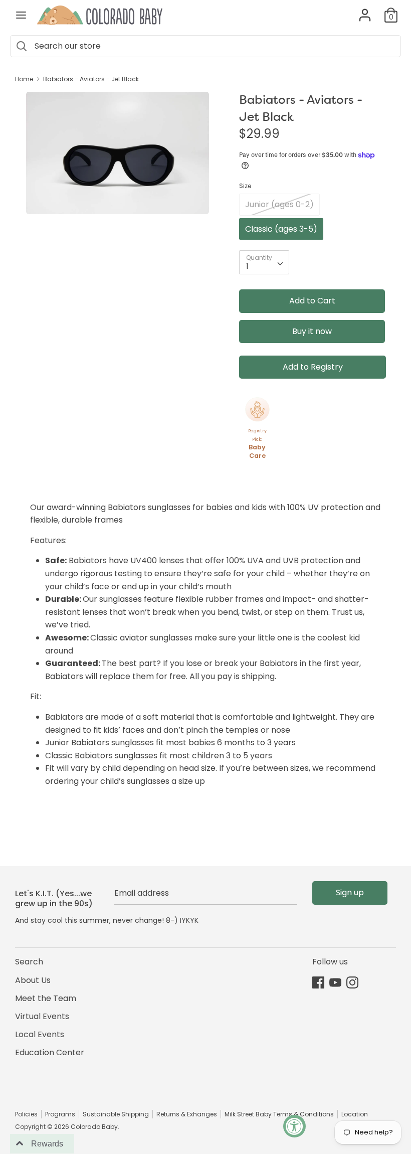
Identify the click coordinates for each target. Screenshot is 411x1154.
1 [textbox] (247, 266)
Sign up (350, 892)
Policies (26, 1114)
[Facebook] (318, 982)
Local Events (39, 1034)
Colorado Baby (94, 1126)
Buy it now (312, 331)
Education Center (49, 1052)
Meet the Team (45, 998)
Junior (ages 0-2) (279, 204)
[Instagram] (352, 982)
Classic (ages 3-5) (281, 229)
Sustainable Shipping (116, 1114)
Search (29, 961)
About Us (33, 980)
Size (245, 186)
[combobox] (264, 262)
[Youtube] (335, 982)
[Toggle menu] (21, 15)
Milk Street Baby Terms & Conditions (279, 1114)
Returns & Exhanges (186, 1114)
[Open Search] (21, 46)
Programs (60, 1114)
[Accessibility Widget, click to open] (294, 1126)
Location (354, 1114)
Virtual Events (42, 1016)
